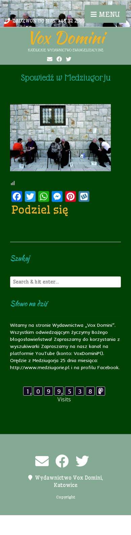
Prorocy (103, 521)
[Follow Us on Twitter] (68, 59)
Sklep (98, 528)
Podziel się (40, 209)
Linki (64, 521)
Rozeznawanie (70, 528)
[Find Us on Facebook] (59, 59)
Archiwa (27, 521)
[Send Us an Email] (49, 59)
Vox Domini (65, 37)
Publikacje (37, 528)
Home (47, 521)
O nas (82, 521)
